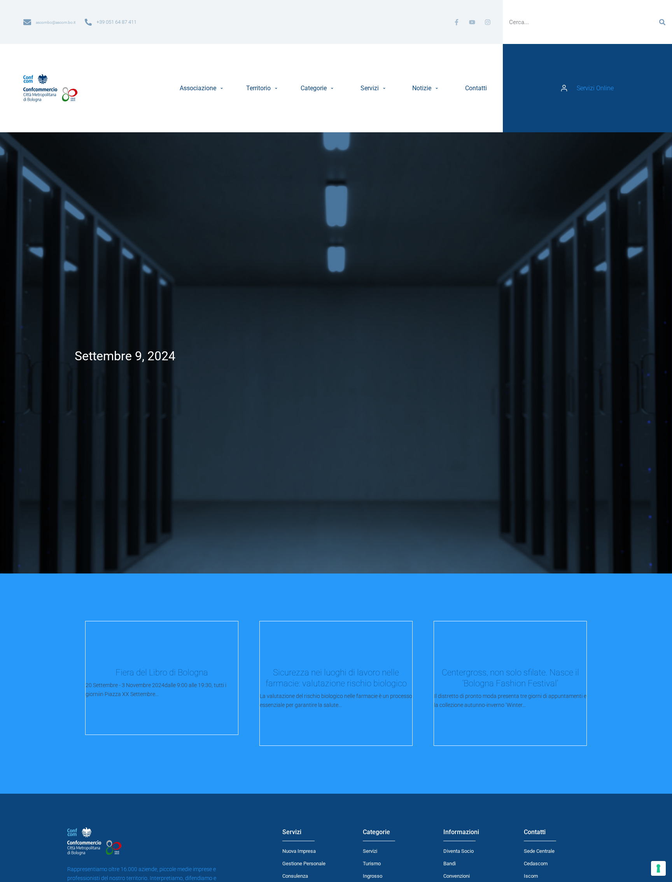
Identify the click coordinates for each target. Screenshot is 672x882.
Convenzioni (456, 876)
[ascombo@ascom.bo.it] (27, 22)
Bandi (449, 863)
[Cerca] (662, 22)
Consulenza (295, 876)
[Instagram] (488, 22)
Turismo (372, 863)
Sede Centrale (539, 851)
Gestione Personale (304, 863)
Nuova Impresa (299, 851)
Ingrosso (372, 876)
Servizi (370, 851)
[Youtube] (472, 22)
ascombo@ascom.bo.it (55, 22)
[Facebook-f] (456, 22)
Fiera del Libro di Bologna (162, 672)
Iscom (531, 876)
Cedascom (536, 863)
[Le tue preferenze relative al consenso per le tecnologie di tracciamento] (658, 868)
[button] (202, 88)
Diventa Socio (458, 851)
